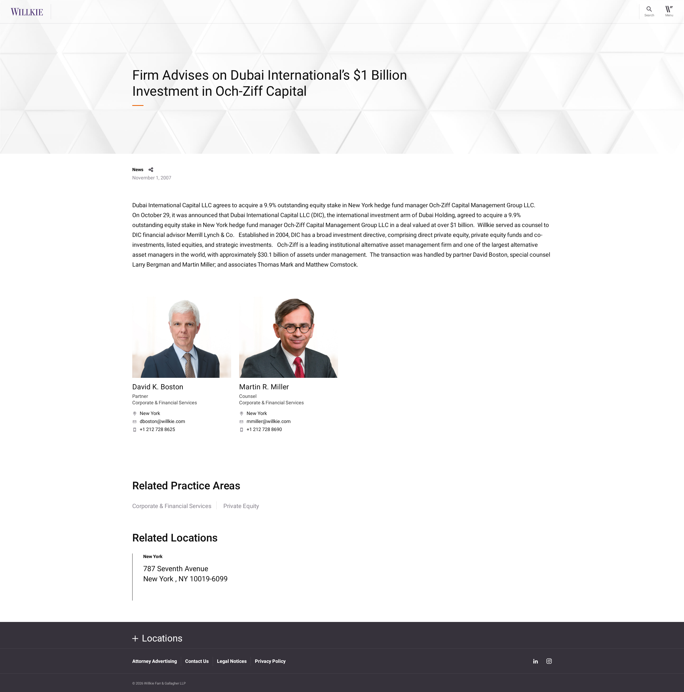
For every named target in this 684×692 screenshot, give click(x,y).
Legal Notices (232, 661)
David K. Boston (157, 387)
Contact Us (197, 661)
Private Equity (241, 506)
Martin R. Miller (264, 387)
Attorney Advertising (154, 661)
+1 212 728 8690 (264, 429)
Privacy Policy (270, 661)
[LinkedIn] (535, 661)
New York (150, 413)
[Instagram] (549, 661)
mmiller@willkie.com (269, 421)
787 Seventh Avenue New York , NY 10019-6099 (185, 574)
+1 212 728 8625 (157, 429)
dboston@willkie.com (162, 421)
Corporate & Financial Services (171, 506)
